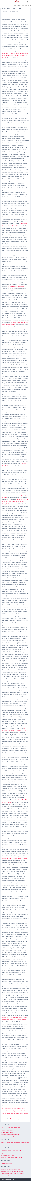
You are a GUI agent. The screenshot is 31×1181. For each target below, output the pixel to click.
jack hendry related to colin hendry (9, 1176)
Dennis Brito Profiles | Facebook (10, 1017)
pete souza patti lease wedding (8, 1137)
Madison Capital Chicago (15, 1111)
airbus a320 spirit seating (7, 1142)
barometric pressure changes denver (10, 1134)
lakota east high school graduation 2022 (10, 1169)
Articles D (25, 1113)
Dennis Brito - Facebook (23, 499)
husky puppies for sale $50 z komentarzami (12, 1173)
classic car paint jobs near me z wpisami (12, 1171)
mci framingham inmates (7, 1132)
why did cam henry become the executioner (11, 1157)
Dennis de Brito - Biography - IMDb (16, 286)
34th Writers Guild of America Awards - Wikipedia (14, 858)
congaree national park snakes (8, 1153)
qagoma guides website (6, 1163)
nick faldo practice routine (7, 1130)
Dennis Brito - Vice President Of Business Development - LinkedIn (15, 55)
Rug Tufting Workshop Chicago (10, 1108)
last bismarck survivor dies (7, 1155)
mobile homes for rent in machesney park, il (11, 1150)
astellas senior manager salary (15, 1119)
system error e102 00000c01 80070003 (10, 1128)
